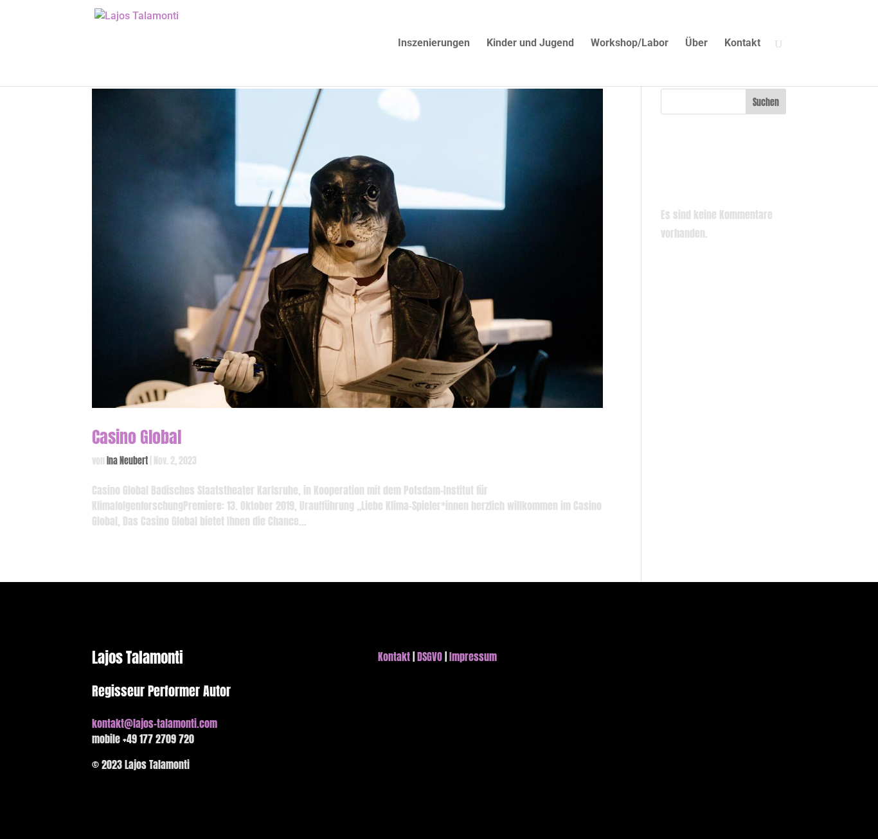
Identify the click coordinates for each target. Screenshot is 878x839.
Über (696, 44)
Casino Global (136, 437)
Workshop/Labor (629, 44)
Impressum (473, 656)
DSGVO (429, 656)
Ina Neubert (127, 461)
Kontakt (742, 44)
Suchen (766, 102)
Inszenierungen (434, 44)
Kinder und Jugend (530, 44)
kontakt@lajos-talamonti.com (154, 723)
